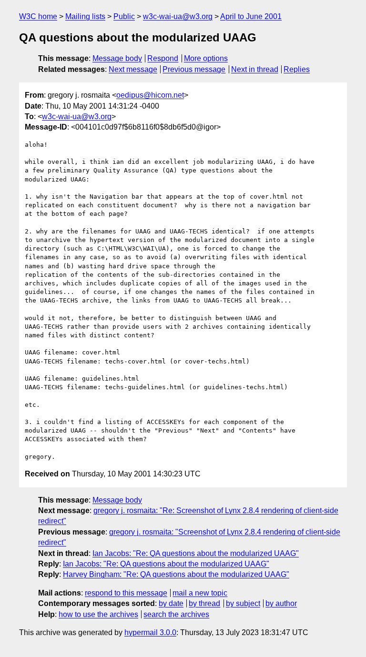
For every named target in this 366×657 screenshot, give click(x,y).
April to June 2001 (251, 16)
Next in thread (254, 69)
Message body (117, 58)
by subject (243, 603)
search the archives (176, 614)
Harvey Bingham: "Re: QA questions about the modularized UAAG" (176, 574)
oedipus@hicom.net (150, 95)
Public (124, 16)
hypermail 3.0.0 (150, 632)
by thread (204, 603)
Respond (162, 58)
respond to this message (126, 593)
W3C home (38, 16)
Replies (297, 69)
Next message (133, 69)
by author (281, 603)
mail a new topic (200, 593)
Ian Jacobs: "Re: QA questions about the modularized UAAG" (195, 553)
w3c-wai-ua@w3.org (178, 16)
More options (206, 58)
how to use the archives (98, 614)
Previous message (194, 69)
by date (171, 603)
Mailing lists (85, 16)
